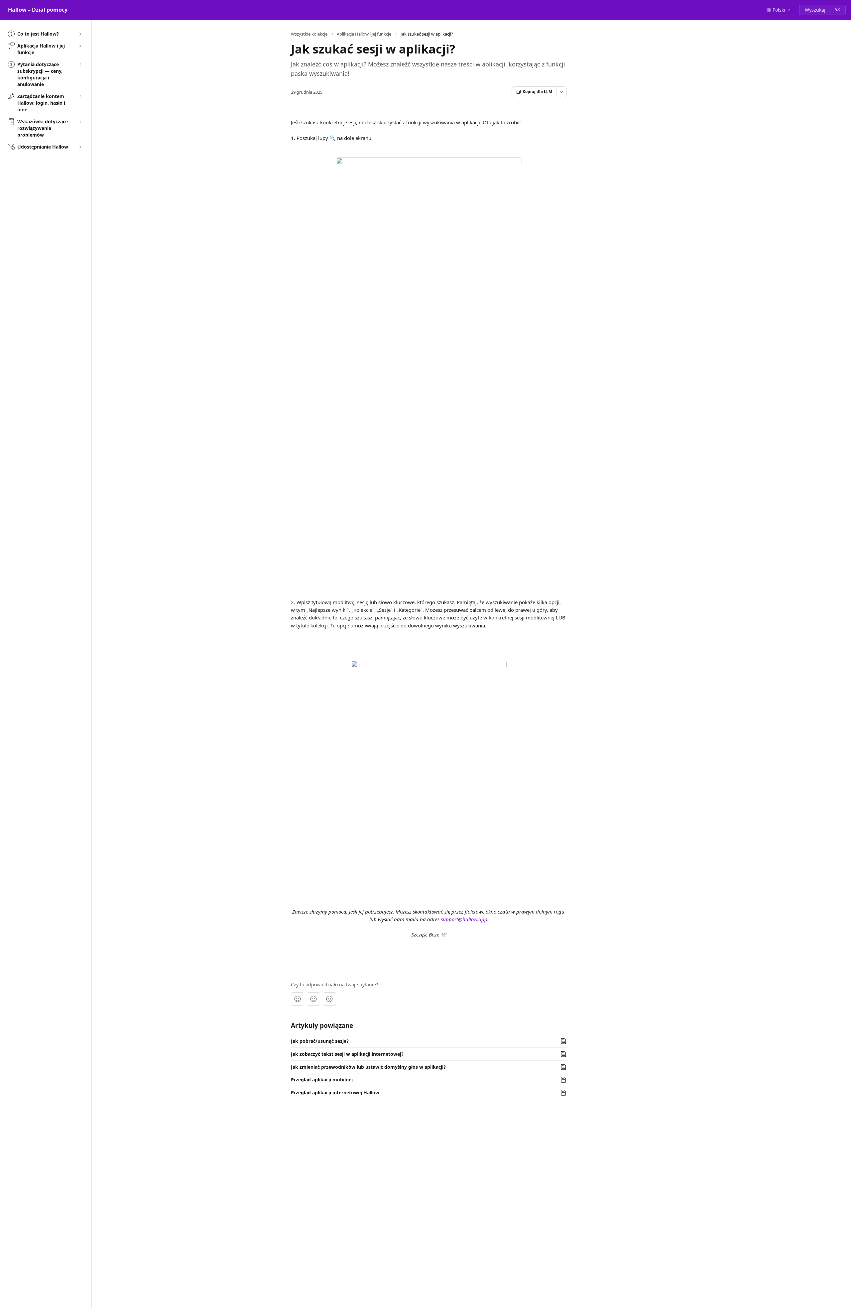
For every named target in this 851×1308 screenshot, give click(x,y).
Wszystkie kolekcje (309, 34)
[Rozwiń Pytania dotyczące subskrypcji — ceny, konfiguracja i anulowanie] (80, 64)
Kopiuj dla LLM (537, 91)
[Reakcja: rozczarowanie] (297, 999)
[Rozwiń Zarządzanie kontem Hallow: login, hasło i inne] (80, 96)
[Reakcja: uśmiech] (329, 999)
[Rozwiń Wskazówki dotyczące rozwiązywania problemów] (80, 121)
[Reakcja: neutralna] (313, 999)
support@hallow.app (464, 919)
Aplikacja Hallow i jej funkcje (364, 34)
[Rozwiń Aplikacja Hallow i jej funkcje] (80, 46)
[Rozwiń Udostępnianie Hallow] (80, 147)
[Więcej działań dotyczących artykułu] (561, 91)
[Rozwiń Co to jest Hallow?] (80, 34)
